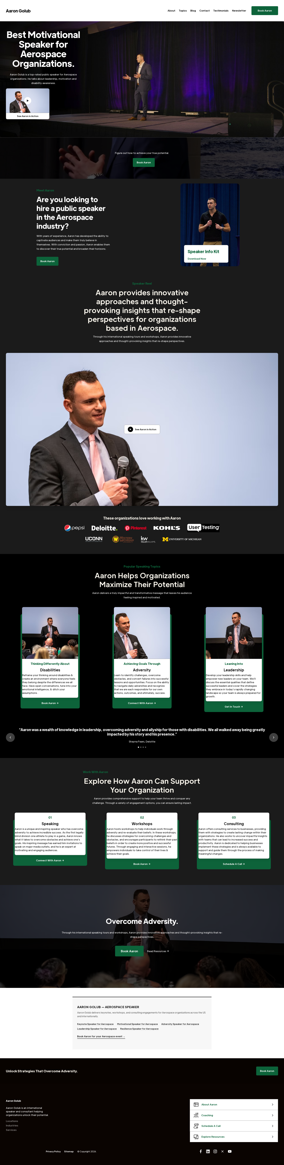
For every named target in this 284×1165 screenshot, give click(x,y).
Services (11, 1129)
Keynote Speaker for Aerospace (95, 1024)
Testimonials (221, 10)
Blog (193, 10)
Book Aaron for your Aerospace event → (101, 1036)
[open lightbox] (27, 100)
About (171, 10)
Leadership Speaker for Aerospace (97, 1028)
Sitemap (69, 1151)
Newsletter (239, 10)
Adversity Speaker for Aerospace (180, 1024)
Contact (204, 10)
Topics (183, 10)
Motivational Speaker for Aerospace (137, 1024)
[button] (10, 737)
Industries (12, 1125)
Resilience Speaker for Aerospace (139, 1028)
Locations (12, 1121)
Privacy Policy (53, 1151)
